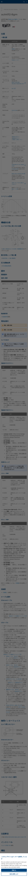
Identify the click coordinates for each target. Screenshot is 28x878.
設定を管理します (14, 874)
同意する (14, 870)
